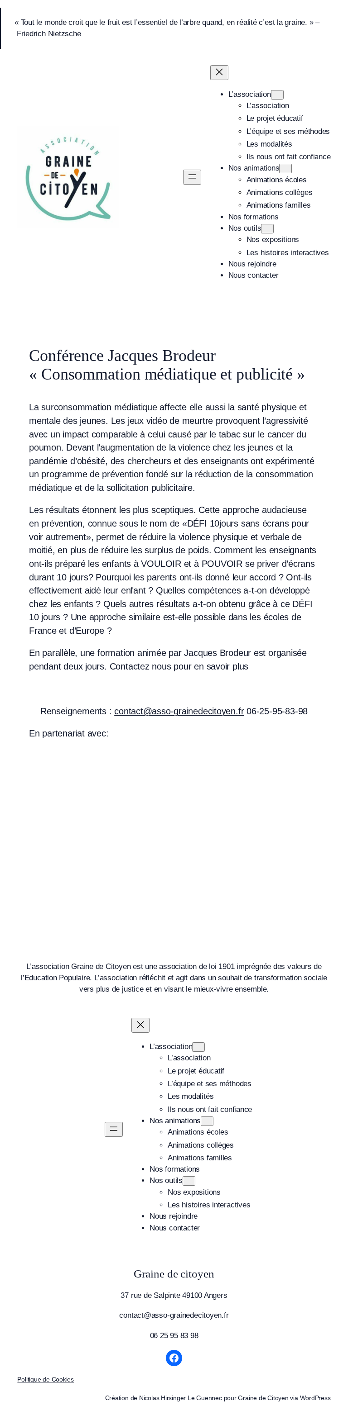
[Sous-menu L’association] (277, 95)
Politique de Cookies (45, 1379)
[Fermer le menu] (219, 72)
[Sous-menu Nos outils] (267, 228)
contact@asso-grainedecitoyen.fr (179, 711)
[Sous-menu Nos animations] (285, 168)
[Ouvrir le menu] (192, 177)
